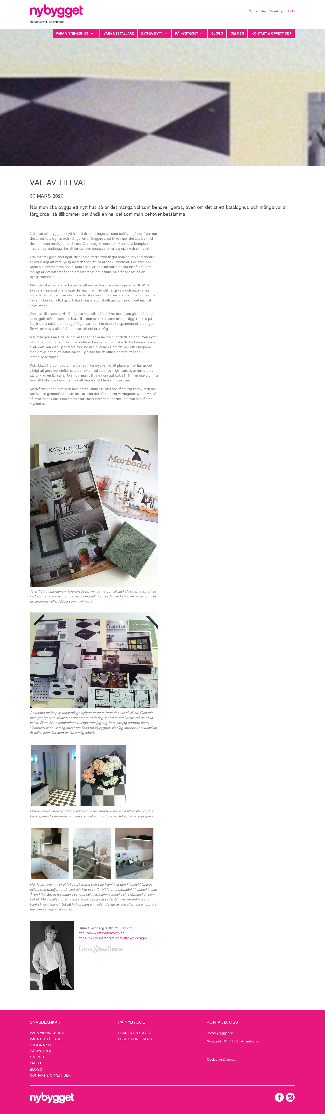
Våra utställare (119, 33)
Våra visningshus (73, 33)
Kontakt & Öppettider (271, 33)
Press (35, 1063)
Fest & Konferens (135, 1039)
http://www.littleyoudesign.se (101, 933)
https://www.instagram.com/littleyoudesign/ (112, 938)
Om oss (237, 33)
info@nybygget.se (220, 1033)
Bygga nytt (151, 33)
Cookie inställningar (222, 1059)
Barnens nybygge (135, 1033)
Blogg (217, 33)
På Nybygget (186, 33)
